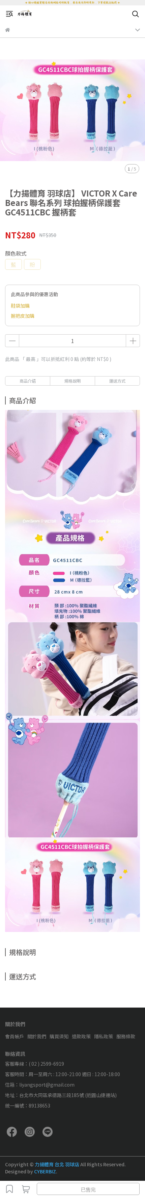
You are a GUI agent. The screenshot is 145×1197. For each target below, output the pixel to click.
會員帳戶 (14, 1036)
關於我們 (36, 1036)
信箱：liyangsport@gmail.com (40, 1084)
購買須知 (59, 1036)
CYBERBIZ (45, 1171)
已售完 (88, 1189)
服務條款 (125, 1036)
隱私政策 (103, 1036)
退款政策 (81, 1036)
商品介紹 (28, 381)
